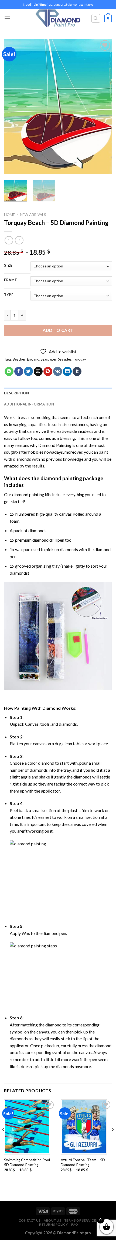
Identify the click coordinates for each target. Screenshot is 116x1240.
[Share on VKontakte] (57, 371)
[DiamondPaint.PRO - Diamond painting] (58, 18)
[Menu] (7, 18)
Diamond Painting (54, 445)
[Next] (103, 106)
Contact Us (29, 1220)
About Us (52, 1220)
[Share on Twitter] (28, 371)
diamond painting (61, 478)
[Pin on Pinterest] (47, 371)
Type (8, 295)
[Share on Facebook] (18, 371)
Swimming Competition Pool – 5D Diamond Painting (28, 1162)
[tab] (58, 393)
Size (8, 265)
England (33, 359)
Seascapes (49, 359)
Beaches (19, 359)
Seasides (64, 359)
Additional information (29, 404)
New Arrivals (33, 214)
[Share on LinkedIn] (67, 371)
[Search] (95, 18)
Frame (10, 280)
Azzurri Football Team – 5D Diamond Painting (83, 1162)
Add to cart (58, 330)
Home (9, 214)
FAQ (74, 1224)
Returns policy (53, 1224)
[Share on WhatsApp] (9, 371)
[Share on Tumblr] (77, 371)
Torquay (79, 359)
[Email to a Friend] (38, 371)
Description (16, 393)
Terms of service (80, 1220)
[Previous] (13, 106)
